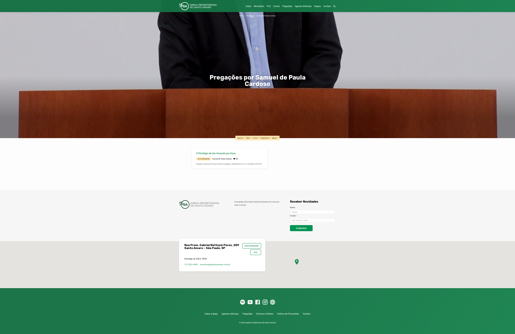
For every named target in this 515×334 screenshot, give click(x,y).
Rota (256, 252)
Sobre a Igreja (211, 314)
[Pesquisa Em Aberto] (334, 6)
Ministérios (259, 6)
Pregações (287, 6)
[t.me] (273, 302)
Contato (327, 6)
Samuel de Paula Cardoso (266, 16)
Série (248, 138)
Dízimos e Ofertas (264, 314)
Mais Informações (252, 246)
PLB (269, 6)
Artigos (317, 6)
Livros (255, 138)
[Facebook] (258, 302)
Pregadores (264, 138)
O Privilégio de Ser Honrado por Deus (216, 153)
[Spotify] (243, 302)
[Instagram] (265, 302)
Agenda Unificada (303, 6)
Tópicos (240, 138)
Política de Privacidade (288, 314)
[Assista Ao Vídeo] (234, 159)
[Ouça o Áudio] (237, 159)
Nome (292, 207)
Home (241, 16)
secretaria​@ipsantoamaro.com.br (215, 264)
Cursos (276, 6)
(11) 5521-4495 (191, 264)
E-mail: (293, 216)
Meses (274, 138)
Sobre (248, 6)
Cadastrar (301, 228)
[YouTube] (250, 302)
